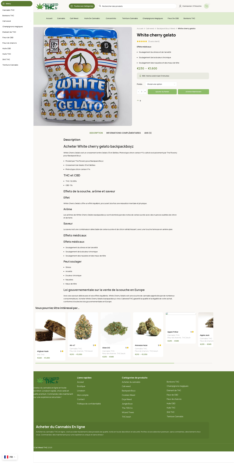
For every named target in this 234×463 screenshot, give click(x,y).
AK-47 (72, 345)
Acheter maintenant (193, 92)
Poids (139, 84)
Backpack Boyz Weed (166, 28)
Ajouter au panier (162, 92)
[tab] (96, 133)
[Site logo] (48, 6)
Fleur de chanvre (76, 351)
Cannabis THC (76, 348)
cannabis (147, 295)
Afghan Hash (43, 351)
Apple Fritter (172, 332)
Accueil (140, 28)
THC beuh (88, 351)
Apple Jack (204, 335)
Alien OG (106, 347)
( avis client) (154, 41)
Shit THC (40, 354)
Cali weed (150, 28)
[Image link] (48, 379)
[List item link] (98, 382)
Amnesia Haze (141, 345)
